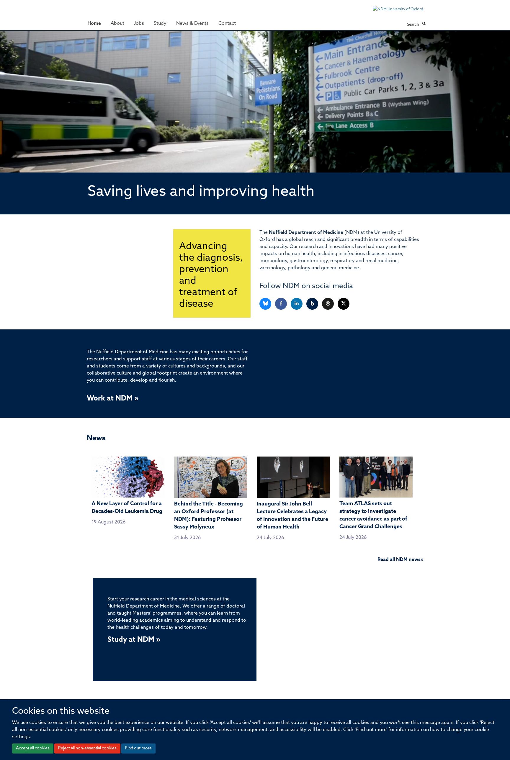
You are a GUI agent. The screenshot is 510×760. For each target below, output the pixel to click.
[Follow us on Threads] (328, 304)
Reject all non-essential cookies (87, 748)
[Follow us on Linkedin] (297, 304)
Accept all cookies (33, 748)
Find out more (138, 748)
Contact (227, 23)
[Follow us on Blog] (312, 304)
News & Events (192, 23)
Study (160, 23)
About (117, 23)
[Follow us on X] (343, 304)
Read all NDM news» (400, 559)
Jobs (139, 23)
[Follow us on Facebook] (281, 304)
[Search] (424, 24)
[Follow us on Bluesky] (265, 304)
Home (94, 23)
